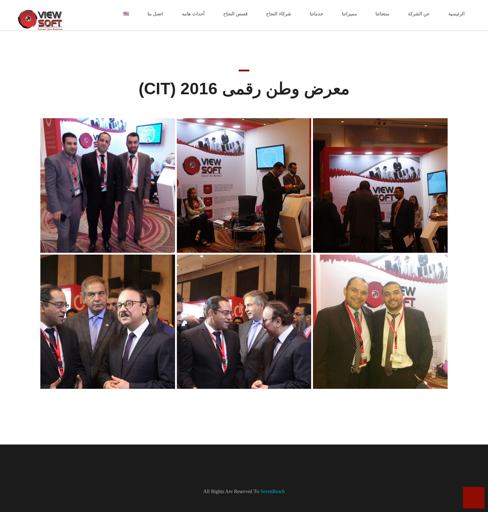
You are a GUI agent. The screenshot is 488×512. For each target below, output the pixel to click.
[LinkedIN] (256, 468)
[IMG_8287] (244, 322)
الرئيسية (456, 13)
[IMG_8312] (380, 185)
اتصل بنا (156, 13)
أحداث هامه (193, 13)
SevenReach (272, 491)
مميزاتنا (349, 13)
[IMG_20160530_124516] (107, 185)
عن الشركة (419, 13)
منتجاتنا (382, 13)
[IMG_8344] (244, 185)
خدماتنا (316, 13)
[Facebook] (238, 468)
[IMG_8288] (107, 322)
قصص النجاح (235, 13)
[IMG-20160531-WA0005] (380, 322)
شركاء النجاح (278, 13)
